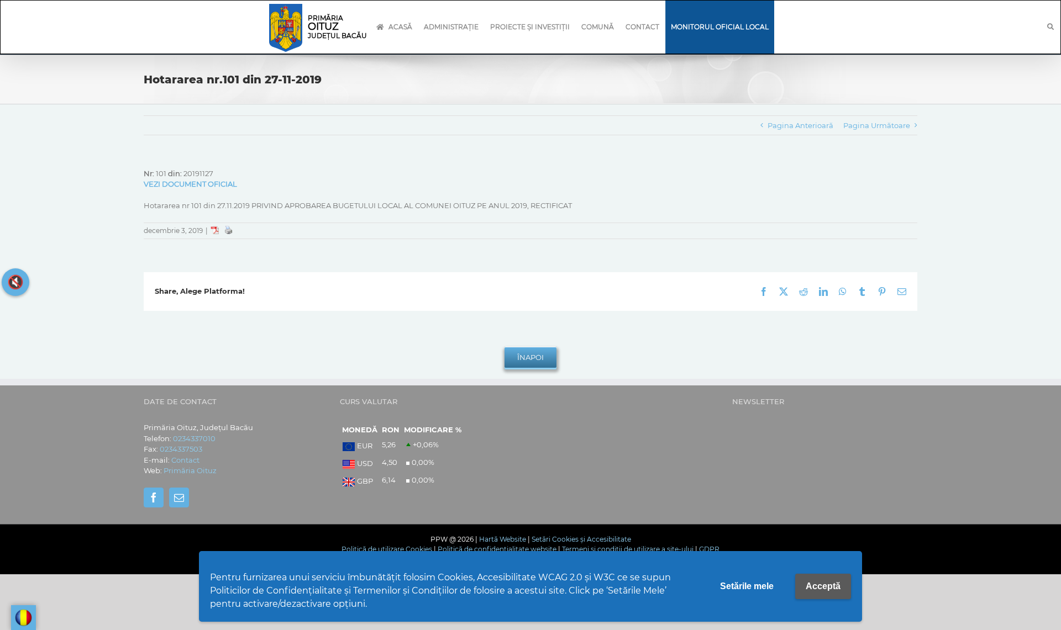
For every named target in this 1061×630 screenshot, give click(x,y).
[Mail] (179, 497)
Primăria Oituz (190, 470)
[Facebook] (154, 497)
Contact (185, 460)
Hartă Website (502, 539)
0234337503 (181, 448)
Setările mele (747, 586)
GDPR (709, 549)
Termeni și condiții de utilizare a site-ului (628, 549)
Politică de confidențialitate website (497, 549)
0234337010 (194, 438)
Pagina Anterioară (800, 125)
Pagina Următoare (876, 125)
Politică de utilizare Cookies (387, 549)
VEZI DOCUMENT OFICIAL (190, 183)
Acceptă (823, 586)
